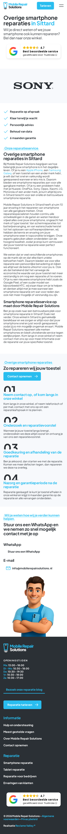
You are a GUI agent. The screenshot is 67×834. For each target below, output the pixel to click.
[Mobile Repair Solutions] (15, 3)
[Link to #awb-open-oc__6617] (61, 5)
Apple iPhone (34, 170)
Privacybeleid (29, 819)
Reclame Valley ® (25, 825)
